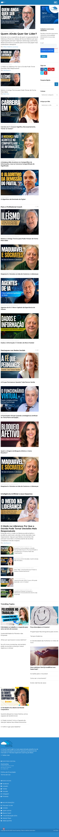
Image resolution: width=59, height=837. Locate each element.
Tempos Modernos (36, 636)
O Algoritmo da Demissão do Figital (13, 199)
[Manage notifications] (4, 829)
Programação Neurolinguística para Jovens (44, 632)
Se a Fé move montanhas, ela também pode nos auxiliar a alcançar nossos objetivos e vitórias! (13, 646)
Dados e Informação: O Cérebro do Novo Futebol (17, 343)
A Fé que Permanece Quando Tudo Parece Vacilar (18, 382)
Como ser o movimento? (38, 678)
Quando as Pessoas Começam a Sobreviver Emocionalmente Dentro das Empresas (25, 592)
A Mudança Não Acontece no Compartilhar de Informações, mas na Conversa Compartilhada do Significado (17, 164)
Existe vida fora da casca (38, 683)
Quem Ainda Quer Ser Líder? (19, 33)
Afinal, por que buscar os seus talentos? (13, 640)
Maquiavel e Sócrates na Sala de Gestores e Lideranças (19, 486)
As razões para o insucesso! (39, 674)
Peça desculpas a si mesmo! (40, 627)
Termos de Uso (5, 775)
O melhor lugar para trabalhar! (10, 727)
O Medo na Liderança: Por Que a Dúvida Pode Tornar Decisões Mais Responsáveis (19, 528)
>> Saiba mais (5, 755)
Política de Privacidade (8, 772)
